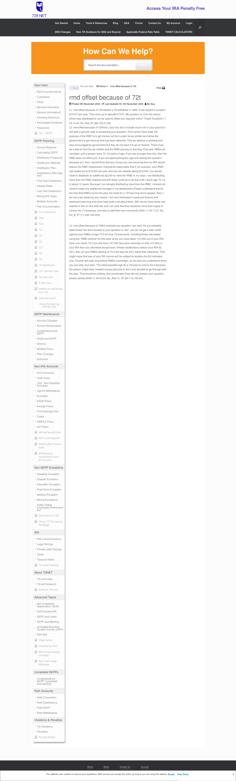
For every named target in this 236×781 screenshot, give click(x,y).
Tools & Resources (96, 23)
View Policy (183, 774)
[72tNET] (39, 9)
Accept (171, 774)
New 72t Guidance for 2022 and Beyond (98, 32)
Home (77, 23)
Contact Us (154, 23)
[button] (200, 27)
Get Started (61, 23)
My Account (173, 23)
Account (145, 766)
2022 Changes (62, 32)
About (106, 766)
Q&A (126, 23)
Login (189, 23)
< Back (74, 87)
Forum (139, 23)
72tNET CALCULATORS (178, 32)
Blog (115, 23)
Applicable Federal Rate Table (142, 32)
